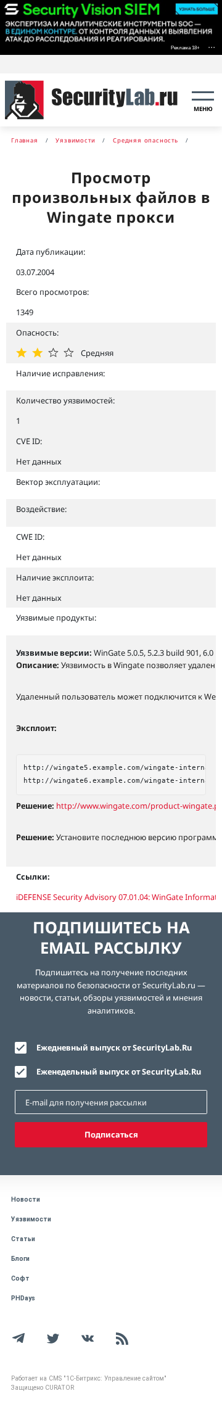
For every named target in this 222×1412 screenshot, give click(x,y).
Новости (25, 1199)
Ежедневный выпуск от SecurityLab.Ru (114, 1047)
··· (211, 46)
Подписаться (111, 1134)
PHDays (23, 1298)
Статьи (23, 1239)
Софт (20, 1278)
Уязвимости (31, 1219)
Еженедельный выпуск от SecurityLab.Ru (118, 1071)
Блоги (20, 1259)
